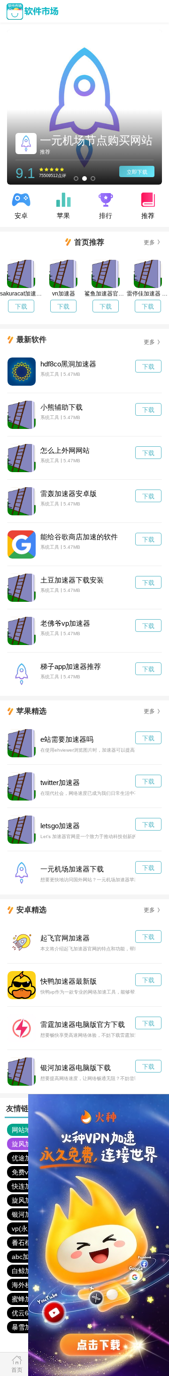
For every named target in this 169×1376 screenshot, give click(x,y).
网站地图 (25, 1130)
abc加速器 (27, 1256)
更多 (149, 242)
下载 (21, 306)
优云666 (24, 1313)
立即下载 (137, 172)
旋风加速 (25, 1144)
